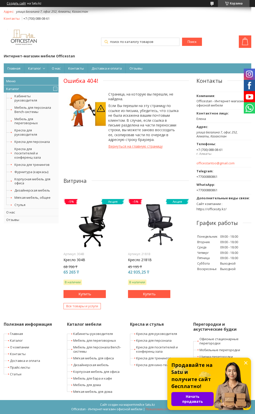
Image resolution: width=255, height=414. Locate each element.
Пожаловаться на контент (165, 409)
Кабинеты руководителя (25, 98)
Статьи (15, 374)
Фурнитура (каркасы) (31, 172)
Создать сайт (16, 3)
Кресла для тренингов (32, 164)
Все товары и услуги (82, 306)
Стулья (19, 205)
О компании (19, 347)
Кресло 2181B (140, 260)
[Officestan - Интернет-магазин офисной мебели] (24, 38)
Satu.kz (150, 405)
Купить (84, 293)
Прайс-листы (20, 367)
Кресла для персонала (32, 141)
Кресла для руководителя (25, 132)
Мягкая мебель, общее (32, 197)
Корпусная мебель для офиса (32, 181)
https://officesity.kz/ (211, 209)
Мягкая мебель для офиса (93, 358)
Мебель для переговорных (26, 121)
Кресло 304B (74, 260)
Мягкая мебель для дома (92, 391)
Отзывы (135, 68)
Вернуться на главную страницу (135, 146)
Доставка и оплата (107, 68)
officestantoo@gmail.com (215, 163)
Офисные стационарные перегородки (219, 341)
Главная (13, 68)
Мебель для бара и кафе (92, 378)
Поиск (192, 42)
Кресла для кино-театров (156, 365)
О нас (56, 68)
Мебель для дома (87, 385)
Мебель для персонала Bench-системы (32, 109)
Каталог (34, 68)
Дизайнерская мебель (32, 190)
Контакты (76, 68)
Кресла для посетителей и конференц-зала (27, 153)
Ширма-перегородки (216, 356)
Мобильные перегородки (219, 350)
